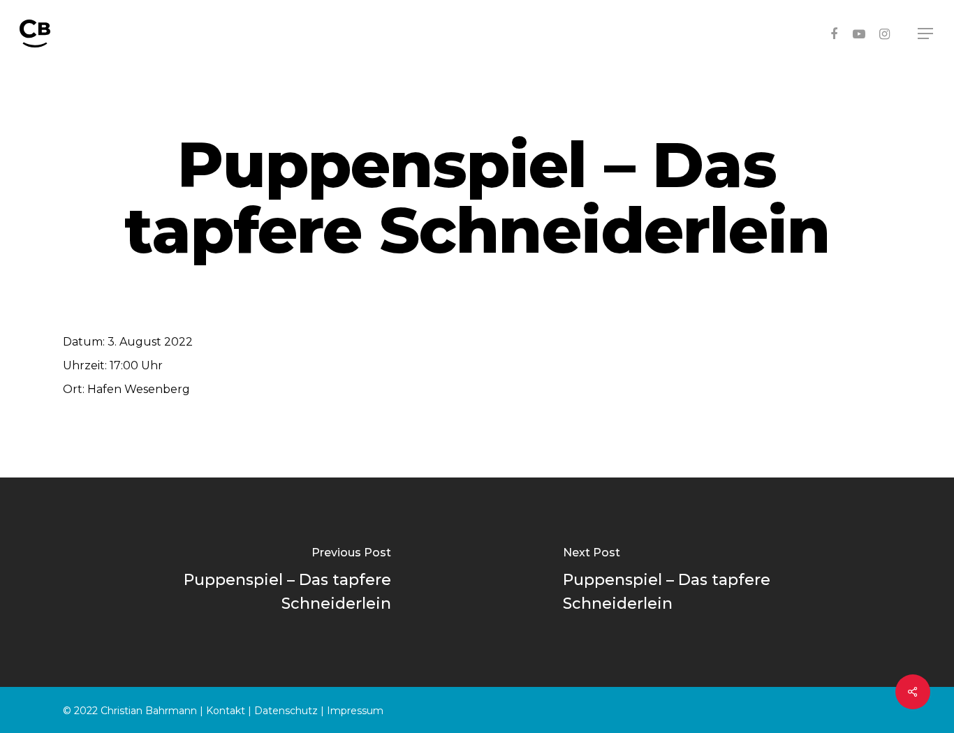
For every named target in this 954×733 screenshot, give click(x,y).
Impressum (355, 710)
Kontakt (225, 710)
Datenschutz (286, 710)
